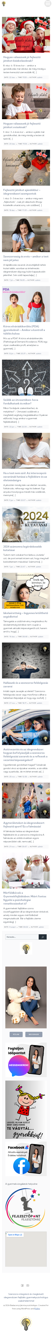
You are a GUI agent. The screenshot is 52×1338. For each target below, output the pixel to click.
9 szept (12, 927)
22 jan (11, 427)
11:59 (24, 77)
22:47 (22, 567)
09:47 (24, 846)
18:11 (24, 703)
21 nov (12, 846)
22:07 (23, 500)
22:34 (24, 427)
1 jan (11, 567)
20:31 (23, 353)
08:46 (24, 637)
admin (39, 77)
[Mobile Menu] (47, 3)
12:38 (24, 777)
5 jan (11, 500)
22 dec (12, 77)
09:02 (25, 927)
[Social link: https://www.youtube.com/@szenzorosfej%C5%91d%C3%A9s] (28, 1285)
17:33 (24, 210)
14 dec (12, 637)
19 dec (12, 210)
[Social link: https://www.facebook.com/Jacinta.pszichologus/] (23, 1285)
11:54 (25, 144)
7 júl (11, 280)
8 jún (11, 353)
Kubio (37, 1308)
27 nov (12, 703)
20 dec (12, 144)
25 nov (12, 777)
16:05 (22, 280)
